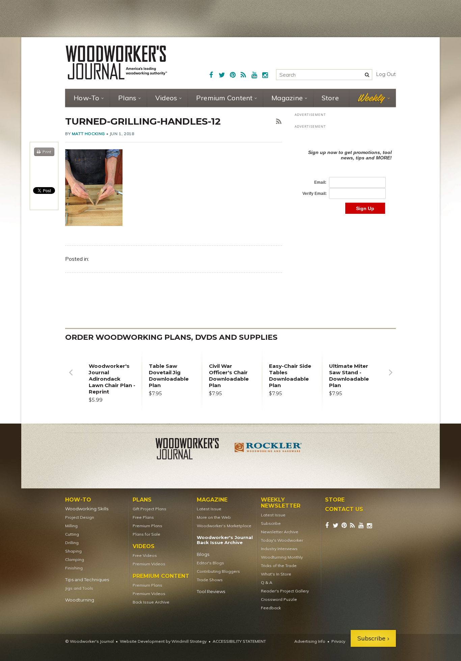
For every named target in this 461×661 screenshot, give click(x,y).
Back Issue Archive (151, 602)
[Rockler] (268, 450)
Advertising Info (309, 641)
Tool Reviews (211, 591)
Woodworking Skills (86, 508)
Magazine (287, 98)
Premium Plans (147, 525)
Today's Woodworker (282, 540)
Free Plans (143, 517)
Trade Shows (210, 579)
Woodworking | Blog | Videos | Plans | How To (116, 62)
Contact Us (344, 509)
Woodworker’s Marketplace (224, 525)
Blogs (203, 554)
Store (330, 98)
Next (390, 377)
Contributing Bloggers (218, 571)
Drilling (72, 542)
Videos (166, 98)
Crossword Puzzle (279, 599)
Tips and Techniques (87, 579)
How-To (87, 98)
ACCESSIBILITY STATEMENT (239, 641)
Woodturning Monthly (282, 557)
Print (47, 151)
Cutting (72, 534)
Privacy (338, 641)
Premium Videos (149, 563)
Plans (127, 98)
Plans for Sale (146, 534)
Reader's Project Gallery (285, 590)
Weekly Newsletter (280, 503)
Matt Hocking (88, 133)
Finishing (74, 567)
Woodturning (79, 600)
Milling (71, 525)
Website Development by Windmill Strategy (163, 641)
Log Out (386, 74)
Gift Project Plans (149, 508)
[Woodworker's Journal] (193, 450)
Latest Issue (209, 508)
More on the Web (214, 517)
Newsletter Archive (279, 531)
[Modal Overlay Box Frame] (345, 175)
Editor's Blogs (210, 562)
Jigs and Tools (79, 588)
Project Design (79, 517)
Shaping (73, 551)
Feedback (271, 607)
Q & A (266, 582)
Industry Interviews (279, 548)
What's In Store (276, 574)
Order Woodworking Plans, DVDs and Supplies (171, 337)
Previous (70, 377)
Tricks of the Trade (279, 565)
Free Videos (145, 555)
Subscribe (271, 523)
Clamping (74, 559)
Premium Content (224, 98)
